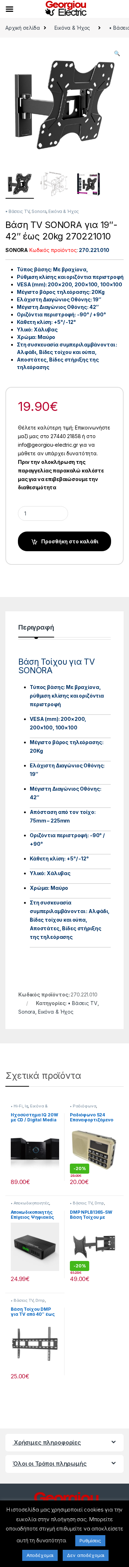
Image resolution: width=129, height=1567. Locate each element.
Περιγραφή (36, 627)
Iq (26, 1105)
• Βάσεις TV (17, 211)
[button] (117, 53)
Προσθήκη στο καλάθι (69, 541)
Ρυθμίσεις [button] (90, 1540)
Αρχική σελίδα (22, 28)
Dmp (99, 1202)
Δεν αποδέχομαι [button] (85, 1555)
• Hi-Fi (17, 1105)
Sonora (39, 211)
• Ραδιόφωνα (83, 1105)
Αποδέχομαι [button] (40, 1555)
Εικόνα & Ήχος (72, 28)
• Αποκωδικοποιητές (30, 1202)
